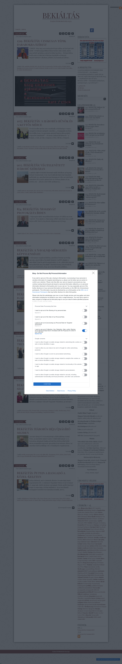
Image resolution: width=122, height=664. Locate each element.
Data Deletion (50, 391)
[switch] (84, 310)
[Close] (94, 273)
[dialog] (61, 332)
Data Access (61, 391)
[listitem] (61, 306)
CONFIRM (47, 384)
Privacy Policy (72, 391)
